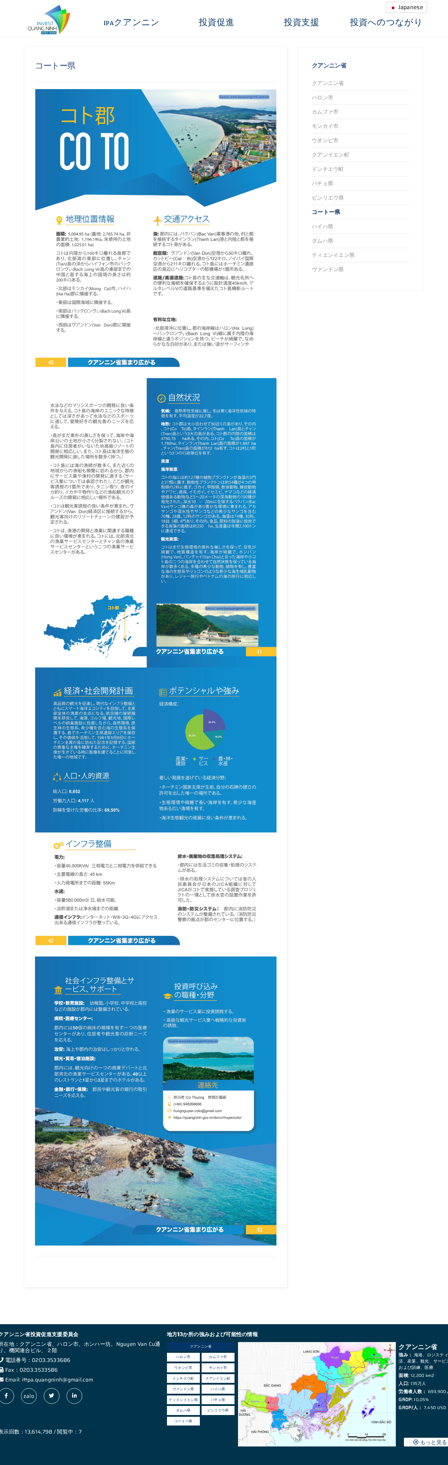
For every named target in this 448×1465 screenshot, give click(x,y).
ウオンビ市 (325, 140)
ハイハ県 (322, 226)
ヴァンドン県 (328, 269)
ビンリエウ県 (328, 198)
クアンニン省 (328, 83)
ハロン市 (322, 97)
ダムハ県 (322, 241)
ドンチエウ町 (328, 169)
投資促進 (216, 23)
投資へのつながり (386, 23)
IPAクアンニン (132, 23)
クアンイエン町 (330, 155)
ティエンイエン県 (333, 255)
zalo (28, 1396)
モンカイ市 (325, 126)
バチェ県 (322, 183)
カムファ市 (325, 112)
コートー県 (326, 212)
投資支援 (301, 23)
